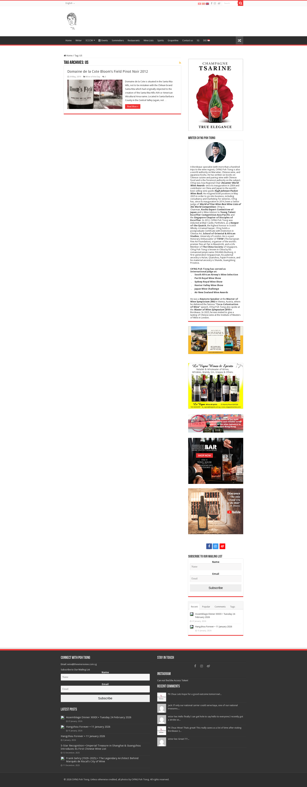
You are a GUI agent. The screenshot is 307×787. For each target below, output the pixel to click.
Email (215, 573)
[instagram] (214, 3)
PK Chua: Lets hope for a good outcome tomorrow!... (195, 694)
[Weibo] (219, 3)
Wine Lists (149, 40)
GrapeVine (173, 40)
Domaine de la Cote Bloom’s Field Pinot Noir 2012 (107, 71)
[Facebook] (212, 3)
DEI (205, 40)
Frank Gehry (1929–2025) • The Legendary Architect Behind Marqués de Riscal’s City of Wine (102, 760)
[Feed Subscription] (180, 62)
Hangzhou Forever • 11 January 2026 (213, 626)
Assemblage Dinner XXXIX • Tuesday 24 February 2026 (98, 717)
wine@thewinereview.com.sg (82, 664)
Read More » (132, 106)
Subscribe (216, 588)
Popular (206, 606)
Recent (194, 606)
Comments (220, 606)
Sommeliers (118, 40)
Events (104, 40)
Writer (79, 40)
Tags (232, 606)
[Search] (240, 3)
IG (198, 40)
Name (215, 562)
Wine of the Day (93, 77)
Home (69, 40)
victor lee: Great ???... (178, 739)
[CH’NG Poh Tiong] (71, 20)
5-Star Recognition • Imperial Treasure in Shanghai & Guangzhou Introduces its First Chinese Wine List (101, 747)
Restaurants (134, 40)
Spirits (160, 40)
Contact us (187, 40)
